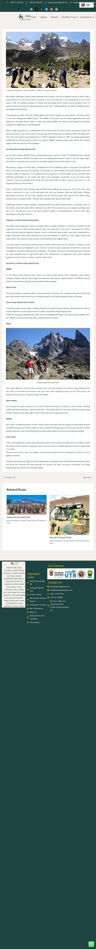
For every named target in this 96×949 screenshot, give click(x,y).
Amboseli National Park (18, 517)
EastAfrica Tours (69, 17)
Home (33, 17)
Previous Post (9, 477)
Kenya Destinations (14, 90)
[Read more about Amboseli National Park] (26, 504)
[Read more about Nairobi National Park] (69, 514)
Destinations (86, 17)
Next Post (88, 477)
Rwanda (54, 17)
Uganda (43, 17)
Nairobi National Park (60, 537)
